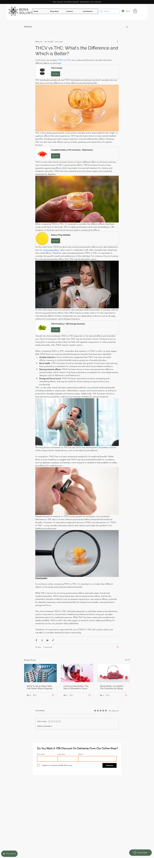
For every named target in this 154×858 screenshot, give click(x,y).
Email (80, 754)
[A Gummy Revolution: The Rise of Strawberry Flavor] (77, 673)
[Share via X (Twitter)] (42, 640)
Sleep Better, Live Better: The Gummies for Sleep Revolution (112, 687)
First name (41, 754)
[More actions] (117, 41)
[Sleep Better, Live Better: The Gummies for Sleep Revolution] (113, 673)
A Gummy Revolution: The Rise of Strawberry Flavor (75, 687)
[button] (135, 11)
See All (127, 660)
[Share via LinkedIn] (47, 640)
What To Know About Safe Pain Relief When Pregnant (40, 687)
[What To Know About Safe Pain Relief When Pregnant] (40, 673)
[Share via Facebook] (36, 640)
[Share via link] (53, 640)
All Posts (28, 27)
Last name (61, 754)
